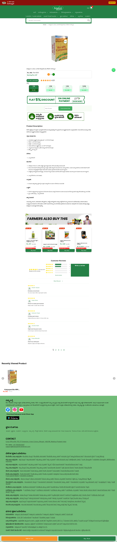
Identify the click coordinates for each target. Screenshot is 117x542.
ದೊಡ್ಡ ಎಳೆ (86, 498)
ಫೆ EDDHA (39, 524)
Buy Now (87, 538)
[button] (43, 12)
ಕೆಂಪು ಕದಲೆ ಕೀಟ (52, 504)
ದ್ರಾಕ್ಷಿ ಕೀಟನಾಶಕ (31, 501)
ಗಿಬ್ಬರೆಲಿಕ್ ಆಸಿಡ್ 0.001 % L (55, 520)
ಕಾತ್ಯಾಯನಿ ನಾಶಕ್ (60, 514)
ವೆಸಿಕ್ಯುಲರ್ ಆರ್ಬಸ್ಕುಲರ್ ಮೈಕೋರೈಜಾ (99, 520)
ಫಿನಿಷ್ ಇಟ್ (69, 514)
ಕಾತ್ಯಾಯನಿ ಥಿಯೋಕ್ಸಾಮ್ (22, 514)
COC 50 (20, 517)
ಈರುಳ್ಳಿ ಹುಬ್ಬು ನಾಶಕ (45, 498)
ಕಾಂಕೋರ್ (36, 517)
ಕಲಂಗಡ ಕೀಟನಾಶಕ (27, 504)
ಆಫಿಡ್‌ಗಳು (66, 498)
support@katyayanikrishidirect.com (18, 446)
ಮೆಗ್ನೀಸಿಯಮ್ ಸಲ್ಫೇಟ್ (50, 524)
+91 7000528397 (18, 445)
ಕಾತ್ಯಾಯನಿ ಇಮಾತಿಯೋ (35, 514)
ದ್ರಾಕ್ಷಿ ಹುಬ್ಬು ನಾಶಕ (42, 501)
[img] (31, 285)
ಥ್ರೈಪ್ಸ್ (83, 501)
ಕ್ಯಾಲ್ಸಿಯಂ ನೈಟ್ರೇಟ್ (30, 524)
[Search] (89, 20)
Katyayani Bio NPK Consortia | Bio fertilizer (11, 390)
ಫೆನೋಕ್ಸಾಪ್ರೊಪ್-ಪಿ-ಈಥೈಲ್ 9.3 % (37, 527)
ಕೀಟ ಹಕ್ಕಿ (64, 501)
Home (45, 24)
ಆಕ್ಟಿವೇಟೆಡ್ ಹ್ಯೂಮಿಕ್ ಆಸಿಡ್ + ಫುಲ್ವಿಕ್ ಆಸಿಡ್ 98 (31, 520)
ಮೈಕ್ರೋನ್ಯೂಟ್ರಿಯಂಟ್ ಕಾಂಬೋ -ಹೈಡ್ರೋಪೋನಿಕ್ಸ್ (77, 530)
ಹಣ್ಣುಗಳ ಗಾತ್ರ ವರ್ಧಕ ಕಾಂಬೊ (54, 530)
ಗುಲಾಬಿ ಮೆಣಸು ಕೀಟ (54, 501)
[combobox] (58, 20)
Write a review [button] (80, 265)
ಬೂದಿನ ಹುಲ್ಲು (78, 498)
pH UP (59, 524)
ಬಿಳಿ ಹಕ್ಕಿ (75, 504)
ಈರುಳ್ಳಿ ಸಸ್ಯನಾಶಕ (57, 498)
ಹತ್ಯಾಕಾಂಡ (18, 527)
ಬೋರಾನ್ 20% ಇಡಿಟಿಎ (71, 520)
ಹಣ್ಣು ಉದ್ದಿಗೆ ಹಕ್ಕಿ (62, 504)
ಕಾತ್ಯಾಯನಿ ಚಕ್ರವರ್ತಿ (49, 514)
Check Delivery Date (65, 108)
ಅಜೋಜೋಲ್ (27, 517)
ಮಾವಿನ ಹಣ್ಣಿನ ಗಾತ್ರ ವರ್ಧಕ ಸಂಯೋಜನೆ (34, 530)
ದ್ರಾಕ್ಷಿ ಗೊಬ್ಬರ (22, 501)
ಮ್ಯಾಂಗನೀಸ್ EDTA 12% (70, 524)
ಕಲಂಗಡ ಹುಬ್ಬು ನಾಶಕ (40, 504)
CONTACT (11, 438)
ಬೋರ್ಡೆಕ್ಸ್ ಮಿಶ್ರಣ (45, 517)
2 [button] (55, 350)
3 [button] (58, 350)
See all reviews (58, 275)
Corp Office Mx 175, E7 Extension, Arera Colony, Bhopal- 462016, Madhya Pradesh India (36, 441)
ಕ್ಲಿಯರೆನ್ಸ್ (24, 527)
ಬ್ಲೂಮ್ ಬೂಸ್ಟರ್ (83, 520)
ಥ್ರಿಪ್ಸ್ (72, 498)
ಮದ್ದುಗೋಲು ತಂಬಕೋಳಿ (74, 501)
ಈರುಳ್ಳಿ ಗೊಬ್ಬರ (24, 498)
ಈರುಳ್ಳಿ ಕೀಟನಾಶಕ (34, 498)
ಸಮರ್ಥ (53, 517)
